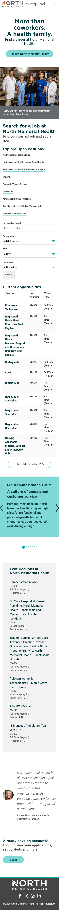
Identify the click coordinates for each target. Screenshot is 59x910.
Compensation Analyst (24, 582)
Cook (8, 372)
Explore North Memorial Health (29, 54)
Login (13, 859)
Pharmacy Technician (11, 307)
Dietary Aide (12, 362)
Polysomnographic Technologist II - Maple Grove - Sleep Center (29, 683)
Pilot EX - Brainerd (21, 706)
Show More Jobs (29, 464)
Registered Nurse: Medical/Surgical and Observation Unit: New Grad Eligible (15, 345)
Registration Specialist (12, 398)
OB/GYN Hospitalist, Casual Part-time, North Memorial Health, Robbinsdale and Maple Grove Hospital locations (27, 609)
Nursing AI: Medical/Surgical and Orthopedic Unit (15, 445)
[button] (55, 3)
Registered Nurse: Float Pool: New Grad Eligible (14, 322)
